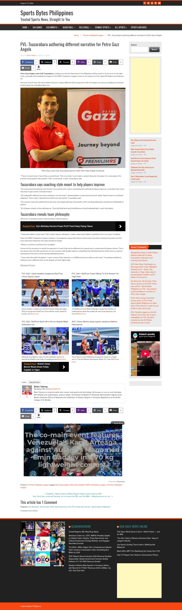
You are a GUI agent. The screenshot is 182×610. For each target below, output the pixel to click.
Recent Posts (34, 382)
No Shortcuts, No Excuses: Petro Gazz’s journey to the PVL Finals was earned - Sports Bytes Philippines (69, 506)
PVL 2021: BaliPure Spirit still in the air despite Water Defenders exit (45, 323)
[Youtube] (152, 3)
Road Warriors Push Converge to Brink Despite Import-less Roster (143, 159)
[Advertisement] (145, 95)
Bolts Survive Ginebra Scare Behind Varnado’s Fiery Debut (142, 150)
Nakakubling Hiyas (138, 252)
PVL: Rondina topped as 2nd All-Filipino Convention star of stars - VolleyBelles (144, 315)
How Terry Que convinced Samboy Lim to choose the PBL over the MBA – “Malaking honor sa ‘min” (73, 496)
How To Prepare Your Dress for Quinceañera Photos (137, 555)
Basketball (68, 27)
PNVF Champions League (95, 485)
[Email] (159, 3)
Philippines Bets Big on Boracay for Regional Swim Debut (142, 168)
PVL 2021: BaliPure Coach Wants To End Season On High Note (95, 275)
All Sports (120, 27)
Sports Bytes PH (54, 389)
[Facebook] (144, 3)
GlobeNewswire (81, 526)
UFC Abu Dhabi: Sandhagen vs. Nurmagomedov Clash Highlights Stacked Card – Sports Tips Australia (144, 268)
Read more (35, 314)
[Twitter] (148, 3)
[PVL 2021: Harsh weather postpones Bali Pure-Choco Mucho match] (45, 295)
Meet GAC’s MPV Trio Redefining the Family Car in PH (138, 551)
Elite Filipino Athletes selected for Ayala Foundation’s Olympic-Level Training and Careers (144, 256)
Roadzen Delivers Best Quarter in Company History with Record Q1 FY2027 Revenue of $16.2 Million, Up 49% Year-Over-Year (90, 568)
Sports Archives (139, 27)
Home (24, 27)
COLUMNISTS (51, 27)
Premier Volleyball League (93, 35)
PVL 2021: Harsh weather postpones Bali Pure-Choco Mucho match (42, 275)
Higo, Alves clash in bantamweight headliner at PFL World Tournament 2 (143, 274)
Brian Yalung (31, 55)
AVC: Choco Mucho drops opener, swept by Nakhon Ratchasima (94, 323)
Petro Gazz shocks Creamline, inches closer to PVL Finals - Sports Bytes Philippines (143, 300)
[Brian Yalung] (27, 390)
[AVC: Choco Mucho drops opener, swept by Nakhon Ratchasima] (95, 343)
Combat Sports (102, 27)
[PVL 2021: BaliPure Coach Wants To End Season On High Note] (95, 295)
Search (134, 45)
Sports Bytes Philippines (46, 12)
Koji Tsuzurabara (62, 485)
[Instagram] (155, 3)
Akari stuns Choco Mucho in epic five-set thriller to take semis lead (144, 306)
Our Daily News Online (133, 526)
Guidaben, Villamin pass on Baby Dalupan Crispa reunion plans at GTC (73, 493)
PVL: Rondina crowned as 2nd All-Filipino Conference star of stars (142, 320)
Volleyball (84, 27)
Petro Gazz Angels (77, 485)
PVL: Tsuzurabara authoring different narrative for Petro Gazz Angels (143, 291)
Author (24, 382)
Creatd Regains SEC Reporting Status (84, 531)
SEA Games (37, 27)
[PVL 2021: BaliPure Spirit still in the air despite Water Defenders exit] (45, 343)
